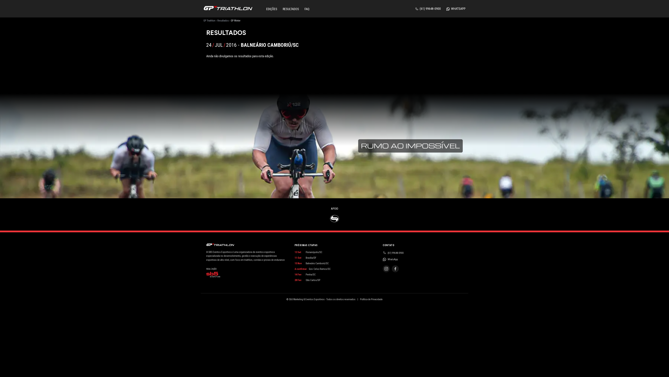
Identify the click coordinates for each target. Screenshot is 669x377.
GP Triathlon (209, 20)
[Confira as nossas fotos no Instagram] (386, 268)
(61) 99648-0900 (430, 8)
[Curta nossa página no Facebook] (395, 268)
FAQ (307, 9)
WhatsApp (458, 8)
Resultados (291, 9)
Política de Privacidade (371, 299)
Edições (271, 9)
